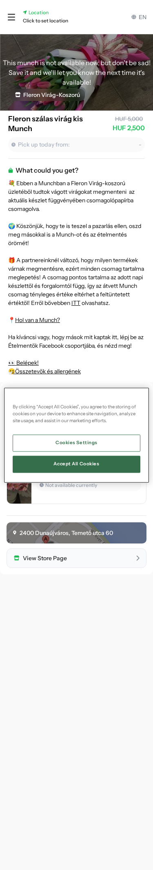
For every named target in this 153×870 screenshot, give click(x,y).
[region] (76, 435)
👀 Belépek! (23, 362)
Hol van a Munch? (37, 320)
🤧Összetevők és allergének (44, 371)
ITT (75, 303)
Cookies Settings (76, 442)
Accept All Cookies (76, 464)
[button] (11, 17)
